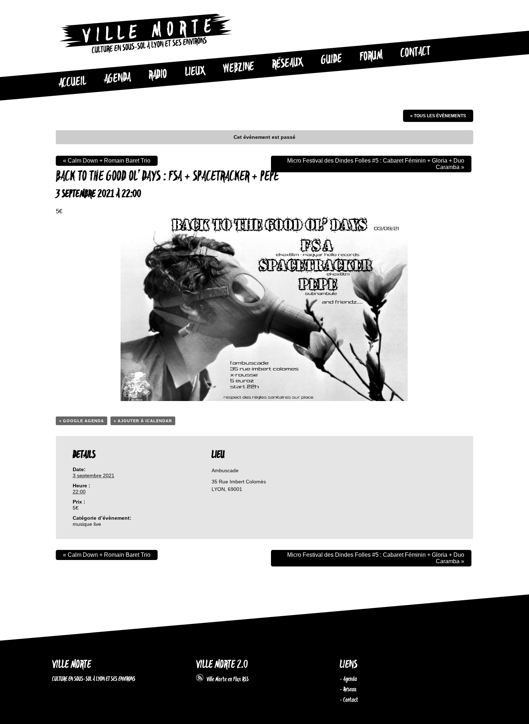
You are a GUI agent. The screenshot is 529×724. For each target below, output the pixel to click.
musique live (87, 524)
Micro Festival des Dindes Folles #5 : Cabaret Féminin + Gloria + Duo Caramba (375, 164)
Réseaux (287, 64)
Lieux (195, 72)
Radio (158, 75)
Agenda (117, 78)
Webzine (238, 68)
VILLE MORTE (71, 665)
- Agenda (348, 679)
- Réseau (348, 689)
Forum (371, 56)
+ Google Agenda (81, 421)
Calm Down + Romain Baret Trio (106, 161)
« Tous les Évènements (438, 115)
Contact (415, 53)
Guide (331, 59)
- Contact (349, 700)
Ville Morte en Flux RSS (226, 679)
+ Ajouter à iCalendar (143, 421)
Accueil (72, 82)
